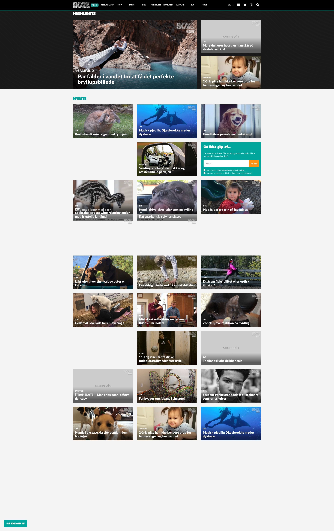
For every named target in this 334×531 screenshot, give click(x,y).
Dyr (204, 42)
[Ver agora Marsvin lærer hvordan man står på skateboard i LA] (231, 36)
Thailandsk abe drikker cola (222, 361)
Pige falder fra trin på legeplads (225, 209)
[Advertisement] (92, 158)
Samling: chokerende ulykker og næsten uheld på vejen (162, 170)
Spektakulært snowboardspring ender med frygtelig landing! (102, 214)
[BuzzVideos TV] (86, 5)
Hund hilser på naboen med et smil (227, 134)
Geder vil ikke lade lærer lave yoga (99, 323)
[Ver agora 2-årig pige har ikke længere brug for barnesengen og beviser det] (231, 72)
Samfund (86, 71)
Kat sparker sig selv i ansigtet (160, 216)
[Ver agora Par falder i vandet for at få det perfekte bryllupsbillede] (135, 54)
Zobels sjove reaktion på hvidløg (226, 323)
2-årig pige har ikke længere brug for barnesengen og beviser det (229, 83)
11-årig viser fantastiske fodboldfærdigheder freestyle (160, 359)
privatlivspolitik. (238, 170)
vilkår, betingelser (223, 170)
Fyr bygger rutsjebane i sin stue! (162, 398)
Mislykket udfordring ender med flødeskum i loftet (162, 321)
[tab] (107, 5)
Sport (77, 209)
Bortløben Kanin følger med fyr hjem (101, 134)
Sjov (205, 206)
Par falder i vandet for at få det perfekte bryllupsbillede (126, 79)
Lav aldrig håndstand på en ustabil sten (167, 285)
